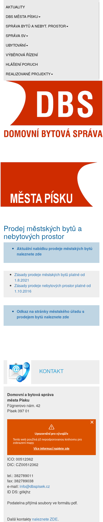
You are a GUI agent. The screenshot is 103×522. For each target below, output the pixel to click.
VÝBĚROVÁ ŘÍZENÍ (22, 54)
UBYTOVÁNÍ (16, 45)
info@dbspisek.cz (35, 486)
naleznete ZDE (45, 519)
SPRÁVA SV (16, 35)
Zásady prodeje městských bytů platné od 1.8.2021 (49, 277)
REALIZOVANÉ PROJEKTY (28, 73)
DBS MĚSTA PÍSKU (22, 16)
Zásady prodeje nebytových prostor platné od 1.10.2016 (52, 288)
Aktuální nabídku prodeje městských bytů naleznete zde (54, 251)
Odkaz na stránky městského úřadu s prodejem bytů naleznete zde (50, 314)
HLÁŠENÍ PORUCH (22, 64)
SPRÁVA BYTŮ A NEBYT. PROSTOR (36, 25)
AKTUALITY (15, 6)
